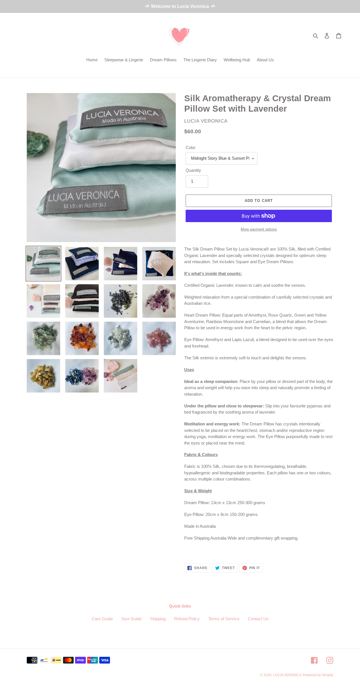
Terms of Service (223, 618)
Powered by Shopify (318, 675)
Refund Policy (187, 618)
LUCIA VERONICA (287, 675)
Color (190, 147)
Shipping (158, 618)
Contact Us (258, 618)
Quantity (193, 170)
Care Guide (102, 618)
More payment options (259, 229)
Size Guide (131, 618)
